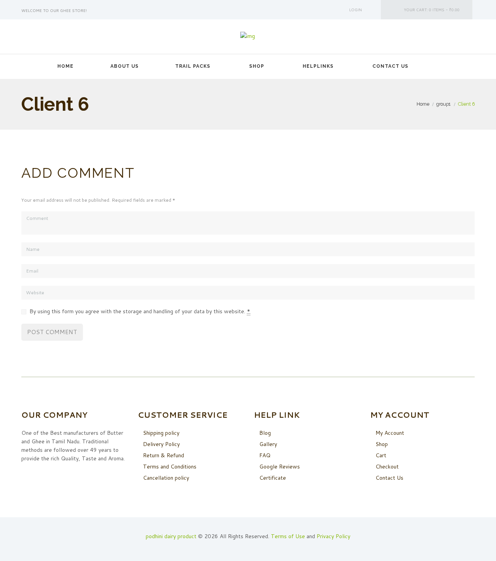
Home (65, 66)
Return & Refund (163, 455)
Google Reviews (279, 466)
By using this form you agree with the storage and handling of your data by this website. (139, 311)
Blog (265, 433)
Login (355, 9)
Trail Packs (192, 66)
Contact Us (390, 66)
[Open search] (439, 66)
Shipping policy (161, 433)
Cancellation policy (166, 478)
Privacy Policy (333, 536)
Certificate (272, 478)
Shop (256, 66)
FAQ (264, 455)
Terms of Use (288, 536)
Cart (380, 455)
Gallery (268, 444)
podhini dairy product (171, 536)
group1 (443, 104)
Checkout (387, 466)
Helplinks (318, 66)
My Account (389, 433)
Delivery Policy (161, 444)
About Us (124, 66)
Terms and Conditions (169, 466)
